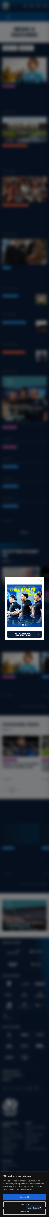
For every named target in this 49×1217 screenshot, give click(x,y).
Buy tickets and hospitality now (23, 634)
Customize (24, 1204)
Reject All (24, 1211)
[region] (24, 1194)
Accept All (24, 1197)
